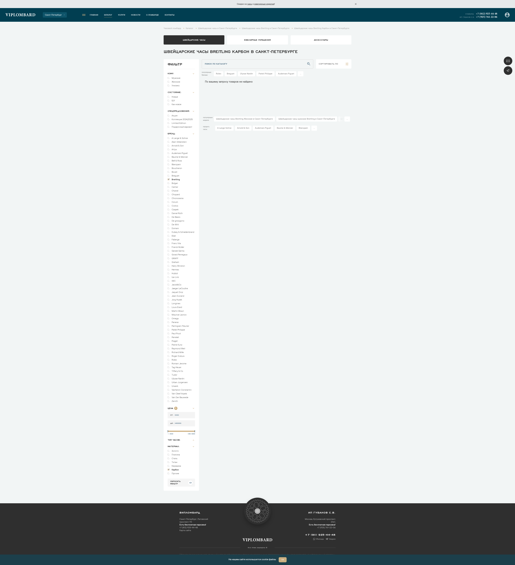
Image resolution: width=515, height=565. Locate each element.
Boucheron (177, 168)
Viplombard (20, 15)
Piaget (175, 341)
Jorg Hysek (177, 300)
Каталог (108, 15)
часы (249, 4)
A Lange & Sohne (180, 138)
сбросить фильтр (175, 482)
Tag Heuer (176, 367)
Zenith (175, 401)
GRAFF (175, 258)
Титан (174, 462)
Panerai (175, 322)
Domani (175, 228)
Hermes (175, 270)
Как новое (176, 104)
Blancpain (176, 164)
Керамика (176, 466)
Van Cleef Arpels (179, 394)
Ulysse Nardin (178, 379)
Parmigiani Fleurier (180, 326)
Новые (175, 97)
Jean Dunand (178, 296)
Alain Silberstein (179, 142)
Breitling (176, 179)
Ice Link (175, 277)
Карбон (175, 470)
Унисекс (176, 86)
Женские (176, 82)
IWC (174, 281)
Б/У (173, 101)
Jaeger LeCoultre (180, 288)
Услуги (121, 15)
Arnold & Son (178, 146)
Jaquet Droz (177, 292)
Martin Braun (178, 311)
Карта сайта (185, 530)
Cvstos (175, 206)
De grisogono (178, 221)
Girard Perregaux (179, 255)
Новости (135, 15)
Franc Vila (176, 243)
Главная (94, 15)
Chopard (176, 194)
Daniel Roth (177, 213)
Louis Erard (177, 307)
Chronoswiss (177, 198)
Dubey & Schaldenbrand (183, 232)
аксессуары (321, 40)
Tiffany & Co (177, 371)
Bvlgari (175, 183)
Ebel (174, 236)
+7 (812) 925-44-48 (486, 13)
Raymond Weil (178, 349)
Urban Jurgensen (180, 382)
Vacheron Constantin (182, 390)
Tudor (174, 375)
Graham (175, 262)
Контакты (169, 15)
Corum (175, 202)
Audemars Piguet (180, 153)
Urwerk (175, 386)
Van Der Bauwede (180, 397)
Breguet (175, 176)
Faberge (175, 240)
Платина (176, 455)
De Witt (175, 225)
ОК (282, 560)
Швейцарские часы (194, 40)
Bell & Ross (177, 161)
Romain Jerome (179, 364)
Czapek (175, 210)
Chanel (175, 191)
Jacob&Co (176, 285)
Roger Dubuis (178, 356)
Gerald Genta (178, 251)
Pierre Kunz (177, 345)
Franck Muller (178, 247)
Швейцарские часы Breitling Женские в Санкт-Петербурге (244, 119)
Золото (175, 451)
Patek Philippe (178, 330)
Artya (174, 149)
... (300, 74)
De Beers (176, 217)
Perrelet (175, 337)
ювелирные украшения (257, 40)
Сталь (174, 458)
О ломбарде (152, 15)
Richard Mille (178, 352)
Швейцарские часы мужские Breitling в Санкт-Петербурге (306, 119)
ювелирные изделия (264, 4)
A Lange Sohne (224, 128)
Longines (176, 303)
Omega (175, 318)
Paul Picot (176, 333)
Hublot (175, 273)
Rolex (174, 360)
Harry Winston (178, 266)
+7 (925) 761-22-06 (486, 17)
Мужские (176, 78)
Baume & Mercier (180, 157)
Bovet (174, 172)
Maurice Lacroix (179, 315)
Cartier (175, 187)
